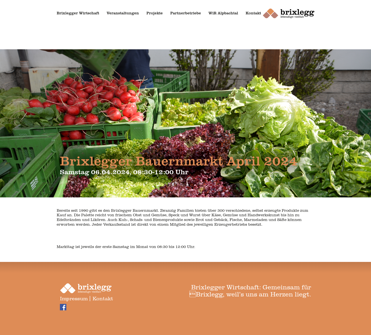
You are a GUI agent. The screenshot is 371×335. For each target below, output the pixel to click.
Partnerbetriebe (185, 12)
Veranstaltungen (123, 12)
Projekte (154, 12)
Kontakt (253, 12)
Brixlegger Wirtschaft (78, 12)
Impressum (74, 298)
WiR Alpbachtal (223, 12)
